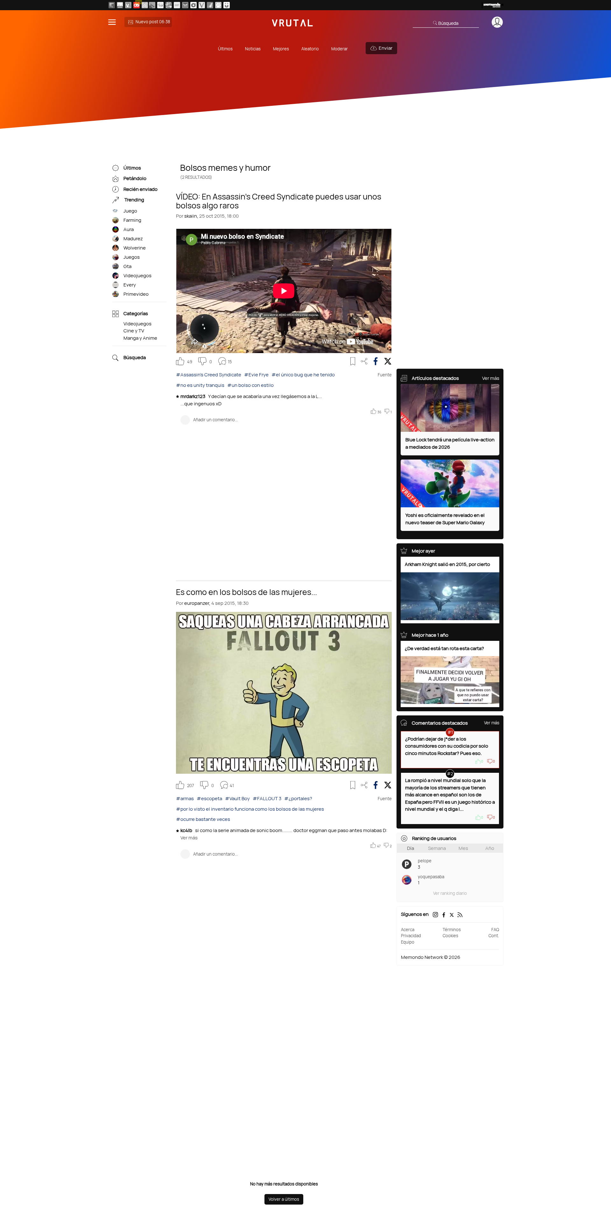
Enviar (385, 48)
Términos (452, 929)
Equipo (407, 942)
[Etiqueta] (115, 211)
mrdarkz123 (193, 396)
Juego (130, 210)
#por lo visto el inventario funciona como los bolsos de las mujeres (250, 809)
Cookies (450, 935)
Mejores (281, 49)
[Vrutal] (136, 5)
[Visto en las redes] (128, 5)
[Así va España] (152, 5)
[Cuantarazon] (120, 5)
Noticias (253, 49)
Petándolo (134, 178)
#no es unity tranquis (200, 385)
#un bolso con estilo (250, 385)
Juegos (131, 257)
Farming (132, 220)
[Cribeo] (193, 5)
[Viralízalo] (202, 5)
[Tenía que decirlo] (185, 5)
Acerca (407, 929)
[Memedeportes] (145, 5)
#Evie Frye (256, 374)
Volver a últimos (284, 1199)
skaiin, (191, 216)
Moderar (339, 49)
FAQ (495, 929)
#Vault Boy (237, 798)
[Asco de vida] (112, 5)
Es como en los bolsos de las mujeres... (246, 591)
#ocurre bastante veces (203, 819)
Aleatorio (310, 49)
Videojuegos (137, 275)
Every (129, 284)
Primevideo (136, 294)
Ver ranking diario (450, 893)
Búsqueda (134, 357)
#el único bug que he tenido (303, 374)
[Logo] (292, 22)
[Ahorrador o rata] (210, 5)
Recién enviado (140, 189)
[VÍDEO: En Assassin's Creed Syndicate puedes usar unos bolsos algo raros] (284, 291)
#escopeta (209, 798)
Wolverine (134, 247)
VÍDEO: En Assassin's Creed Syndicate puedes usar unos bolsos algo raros (278, 200)
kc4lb (186, 830)
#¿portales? (298, 798)
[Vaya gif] (177, 5)
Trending (133, 200)
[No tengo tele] (168, 5)
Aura (128, 229)
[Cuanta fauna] (218, 5)
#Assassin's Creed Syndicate (208, 374)
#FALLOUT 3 (267, 798)
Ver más (189, 837)
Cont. (493, 935)
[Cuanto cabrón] (160, 5)
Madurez (133, 238)
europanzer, (197, 603)
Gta (127, 266)
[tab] (410, 848)
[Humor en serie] (226, 5)
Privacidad (411, 935)
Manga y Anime (140, 338)
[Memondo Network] (492, 5)
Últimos (225, 49)
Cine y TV (133, 330)
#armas (185, 798)
